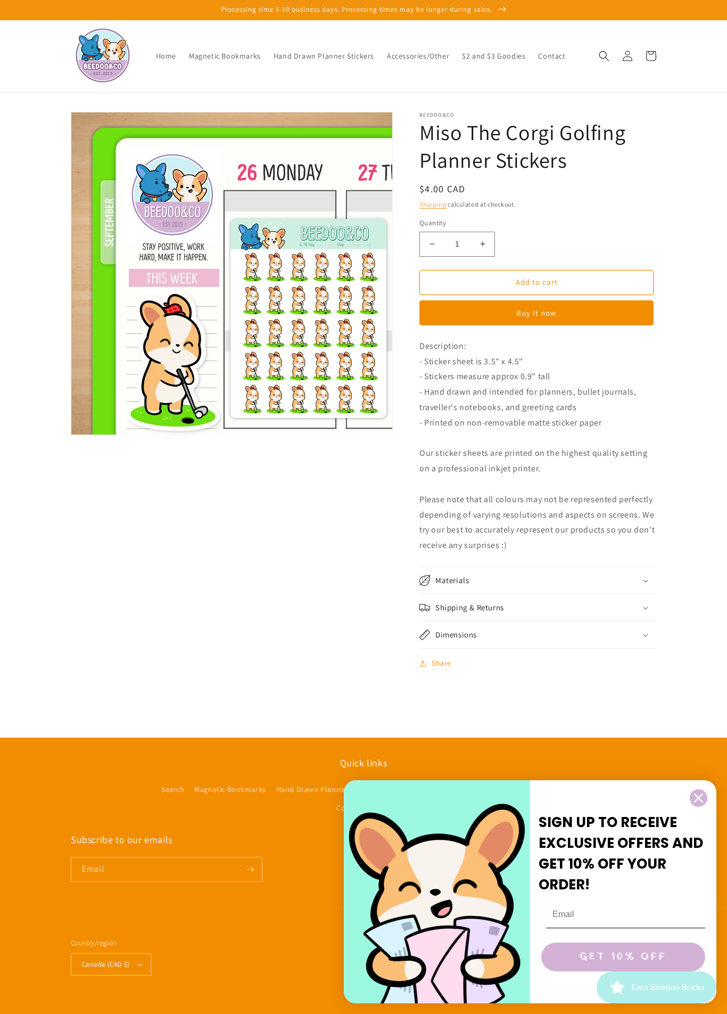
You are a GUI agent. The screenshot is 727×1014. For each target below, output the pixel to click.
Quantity (432, 222)
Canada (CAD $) (106, 964)
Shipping (433, 204)
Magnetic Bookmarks (230, 789)
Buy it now (536, 313)
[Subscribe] (250, 869)
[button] (604, 56)
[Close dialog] (698, 798)
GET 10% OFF (623, 957)
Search (173, 789)
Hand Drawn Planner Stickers (326, 789)
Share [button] (441, 663)
